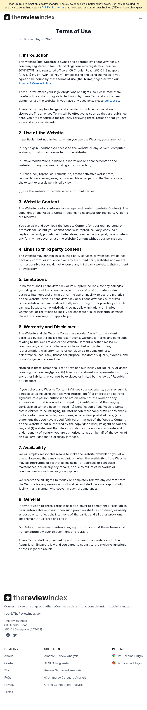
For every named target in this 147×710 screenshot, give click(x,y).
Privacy (9, 684)
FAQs (7, 677)
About (8, 656)
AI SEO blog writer (53, 7)
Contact (10, 663)
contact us (112, 100)
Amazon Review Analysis (61, 656)
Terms (8, 692)
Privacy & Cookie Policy (35, 83)
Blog (7, 670)
